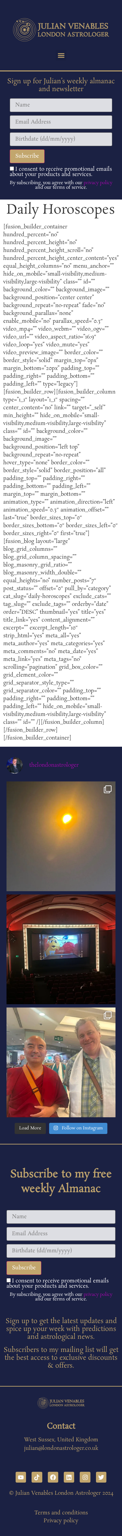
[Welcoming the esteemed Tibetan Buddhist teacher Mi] (61, 1062)
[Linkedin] (69, 1477)
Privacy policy (61, 1521)
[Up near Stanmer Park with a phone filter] (61, 836)
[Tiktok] (37, 1477)
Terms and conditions (61, 1513)
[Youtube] (21, 1477)
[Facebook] (53, 1477)
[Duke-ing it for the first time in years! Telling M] (61, 949)
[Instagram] (85, 1477)
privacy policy (98, 183)
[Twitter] (101, 1477)
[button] (61, 55)
